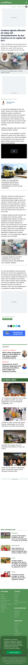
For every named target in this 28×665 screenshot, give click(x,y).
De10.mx (16, 625)
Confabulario (17, 633)
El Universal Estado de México (20, 603)
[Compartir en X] (11, 326)
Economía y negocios (9, 350)
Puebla (16, 598)
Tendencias (4, 607)
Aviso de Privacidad (15, 648)
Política (3, 596)
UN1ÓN (16, 631)
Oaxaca (16, 596)
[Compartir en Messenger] (16, 326)
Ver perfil (9, 103)
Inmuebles (17, 611)
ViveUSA (16, 629)
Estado (2, 594)
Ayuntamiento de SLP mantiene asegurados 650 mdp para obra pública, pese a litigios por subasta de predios (11, 367)
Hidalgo (16, 600)
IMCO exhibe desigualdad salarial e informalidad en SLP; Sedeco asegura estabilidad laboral (11, 355)
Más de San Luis (5, 600)
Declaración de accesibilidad (16, 654)
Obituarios (17, 635)
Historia (6, 654)
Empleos (16, 613)
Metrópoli (4, 99)
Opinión (5, 346)
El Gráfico (17, 623)
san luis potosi (7, 319)
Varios (16, 616)
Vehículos (16, 614)
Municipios (3, 602)
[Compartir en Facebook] (8, 326)
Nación (2, 609)
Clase (15, 627)
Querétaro (17, 594)
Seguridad (3, 606)
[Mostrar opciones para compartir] (26, 7)
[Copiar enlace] (19, 326)
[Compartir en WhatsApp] (14, 326)
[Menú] (26, 2)
